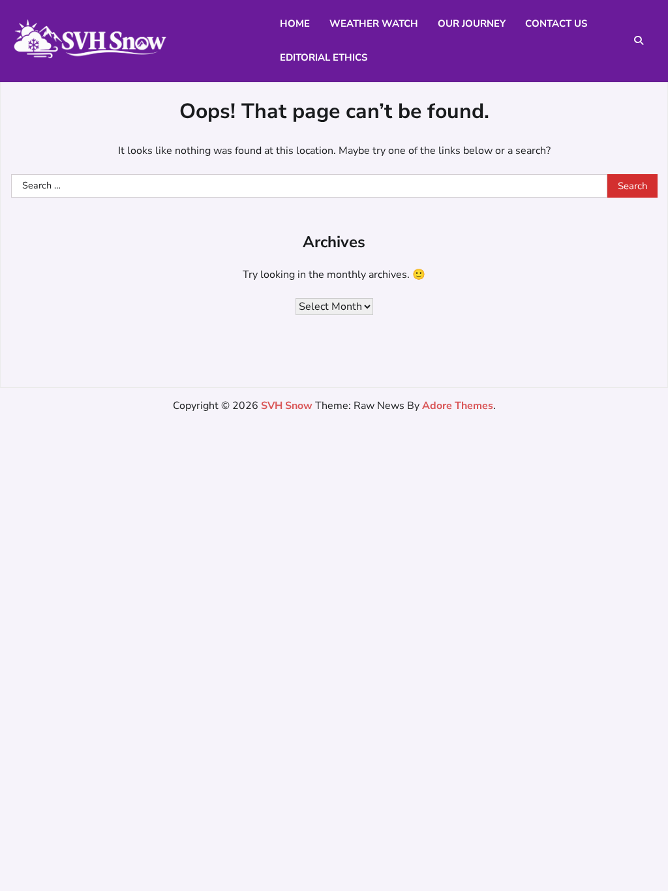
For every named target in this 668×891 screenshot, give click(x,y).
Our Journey (472, 23)
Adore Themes (457, 406)
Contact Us (556, 23)
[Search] (638, 40)
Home (295, 23)
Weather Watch (373, 23)
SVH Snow (286, 406)
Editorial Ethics (323, 57)
